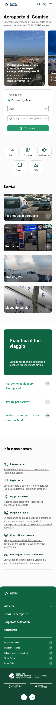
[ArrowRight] (47, 383)
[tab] (14, 94)
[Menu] (50, 4)
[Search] (38, 4)
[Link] (50, 642)
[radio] (9, 100)
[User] (44, 4)
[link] (24, 58)
